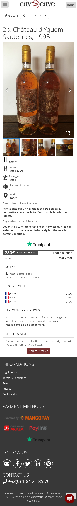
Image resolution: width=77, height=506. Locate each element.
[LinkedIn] (38, 463)
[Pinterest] (48, 463)
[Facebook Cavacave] (17, 463)
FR (68, 4)
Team (6, 383)
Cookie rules (10, 394)
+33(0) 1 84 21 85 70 (29, 481)
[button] (69, 498)
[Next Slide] (70, 90)
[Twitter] (27, 463)
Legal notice (10, 372)
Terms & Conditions (14, 378)
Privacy (7, 388)
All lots (13, 15)
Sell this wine (38, 351)
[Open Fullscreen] (67, 133)
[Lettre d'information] (7, 463)
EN (73, 4)
